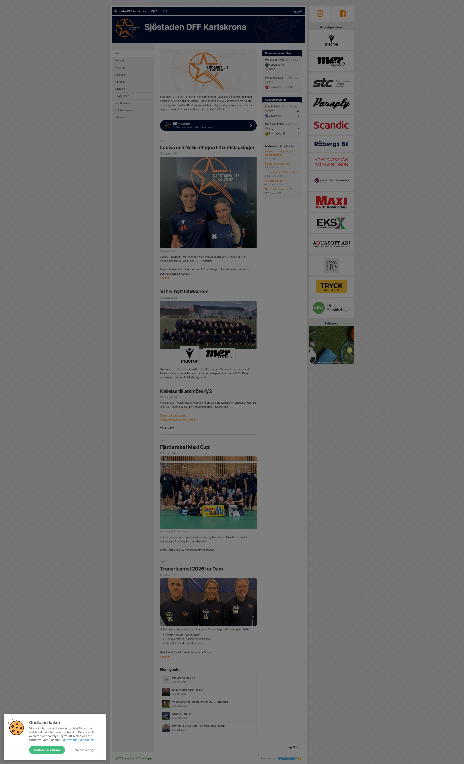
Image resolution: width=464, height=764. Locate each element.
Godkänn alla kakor (47, 750)
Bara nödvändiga (84, 750)
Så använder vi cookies (77, 740)
